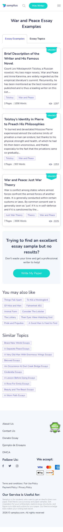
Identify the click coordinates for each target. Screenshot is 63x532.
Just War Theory (14, 215)
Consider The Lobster (33, 311)
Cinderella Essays (13, 372)
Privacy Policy (25, 487)
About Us (8, 424)
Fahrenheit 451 (34, 305)
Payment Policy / (10, 487)
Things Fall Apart (13, 299)
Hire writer (38, 5)
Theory (31, 215)
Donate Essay (10, 438)
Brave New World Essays (17, 342)
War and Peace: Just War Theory (23, 182)
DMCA (6, 452)
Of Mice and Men (12, 305)
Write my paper (31, 273)
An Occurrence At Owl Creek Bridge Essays (26, 366)
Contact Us (8, 431)
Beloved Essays (12, 360)
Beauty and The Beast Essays (19, 389)
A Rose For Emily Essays (16, 383)
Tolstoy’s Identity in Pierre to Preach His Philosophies (24, 121)
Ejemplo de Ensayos (14, 445)
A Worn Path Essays (14, 395)
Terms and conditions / (12, 483)
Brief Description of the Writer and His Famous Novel (21, 58)
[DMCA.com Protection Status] (55, 427)
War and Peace (26, 97)
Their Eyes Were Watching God (36, 317)
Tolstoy (9, 97)
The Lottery (10, 317)
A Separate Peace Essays (16, 348)
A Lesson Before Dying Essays (19, 377)
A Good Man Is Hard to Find (43, 323)
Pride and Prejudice (13, 323)
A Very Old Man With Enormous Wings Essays (28, 354)
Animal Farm (10, 311)
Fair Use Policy (31, 483)
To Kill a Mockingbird (37, 299)
